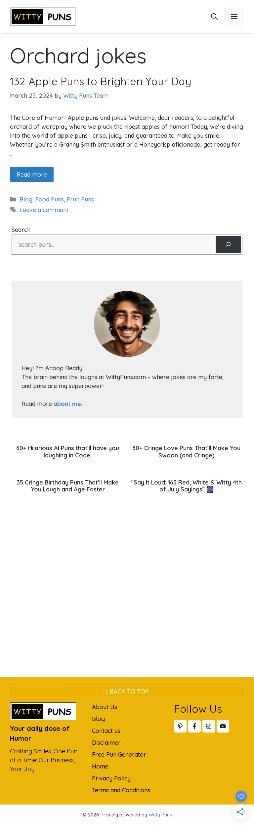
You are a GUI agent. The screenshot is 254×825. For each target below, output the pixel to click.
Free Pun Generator (119, 754)
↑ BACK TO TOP (127, 691)
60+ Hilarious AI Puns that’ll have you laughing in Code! (67, 451)
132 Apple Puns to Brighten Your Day (100, 81)
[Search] (228, 244)
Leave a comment (44, 210)
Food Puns (49, 199)
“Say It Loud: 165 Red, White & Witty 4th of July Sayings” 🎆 (186, 486)
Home (100, 766)
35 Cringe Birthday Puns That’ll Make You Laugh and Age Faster (68, 486)
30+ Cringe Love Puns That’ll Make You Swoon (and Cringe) (186, 451)
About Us (104, 707)
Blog (26, 199)
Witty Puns (160, 814)
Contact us (106, 731)
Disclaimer (106, 742)
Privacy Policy (111, 778)
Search (21, 229)
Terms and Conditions (121, 790)
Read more (32, 174)
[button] (214, 16)
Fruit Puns (80, 199)
